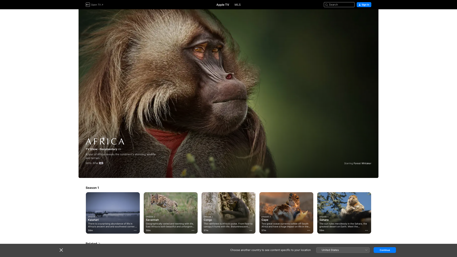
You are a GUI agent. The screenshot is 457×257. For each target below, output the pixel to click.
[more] (135, 230)
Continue (385, 250)
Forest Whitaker (362, 163)
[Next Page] (374, 213)
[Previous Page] (82, 213)
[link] (93, 244)
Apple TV (222, 4)
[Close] (61, 250)
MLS (238, 4)
